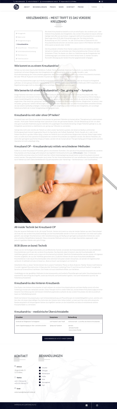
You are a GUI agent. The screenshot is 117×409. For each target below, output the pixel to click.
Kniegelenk (21, 33)
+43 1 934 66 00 (20, 1)
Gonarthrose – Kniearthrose (27, 48)
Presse (81, 7)
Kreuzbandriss (22, 44)
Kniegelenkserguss (24, 41)
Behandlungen (40, 7)
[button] (102, 7)
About (27, 7)
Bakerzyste (21, 37)
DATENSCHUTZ (30, 405)
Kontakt (71, 7)
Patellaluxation (22, 58)
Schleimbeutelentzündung (26, 51)
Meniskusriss (22, 55)
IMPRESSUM (19, 405)
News (61, 7)
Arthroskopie (77, 153)
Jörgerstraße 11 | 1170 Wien (68, 1)
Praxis (53, 7)
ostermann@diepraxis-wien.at (50, 1)
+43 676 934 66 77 (33, 1)
